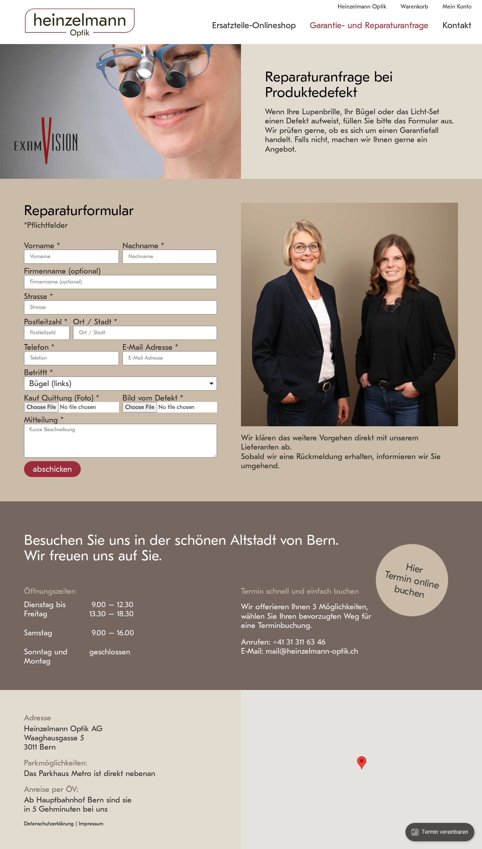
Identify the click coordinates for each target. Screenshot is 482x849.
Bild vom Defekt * (152, 398)
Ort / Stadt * (95, 322)
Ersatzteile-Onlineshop (254, 25)
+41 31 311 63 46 (299, 642)
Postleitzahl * (45, 322)
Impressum (91, 823)
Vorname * (42, 246)
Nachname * (143, 246)
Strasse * (38, 296)
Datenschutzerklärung (49, 823)
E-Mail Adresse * (150, 347)
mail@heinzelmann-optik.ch (312, 651)
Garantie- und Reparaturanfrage (369, 25)
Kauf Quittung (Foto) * (61, 398)
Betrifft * (38, 373)
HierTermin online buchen (412, 580)
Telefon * (39, 347)
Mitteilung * (44, 420)
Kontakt (456, 25)
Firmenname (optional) (62, 271)
